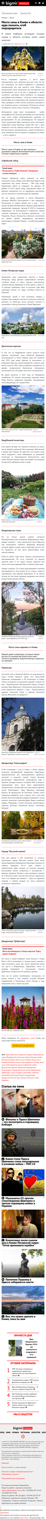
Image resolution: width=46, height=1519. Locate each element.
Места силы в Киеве (22, 1060)
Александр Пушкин (17, 1075)
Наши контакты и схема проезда (14, 1467)
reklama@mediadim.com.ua (12, 1490)
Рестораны (25, 1432)
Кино (8, 1432)
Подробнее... (5, 1513)
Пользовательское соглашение (13, 1478)
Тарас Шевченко (12, 1055)
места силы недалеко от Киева (27, 1062)
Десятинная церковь (9, 1067)
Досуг (12, 18)
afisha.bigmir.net (7, 1453)
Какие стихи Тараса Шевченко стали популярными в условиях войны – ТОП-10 (20, 1161)
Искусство (35, 1432)
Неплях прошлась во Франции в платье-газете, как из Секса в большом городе (24, 1405)
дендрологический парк (11, 1078)
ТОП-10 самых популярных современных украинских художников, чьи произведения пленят (24, 1372)
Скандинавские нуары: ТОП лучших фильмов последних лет (25, 1381)
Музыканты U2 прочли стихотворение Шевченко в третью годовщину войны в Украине (18, 1202)
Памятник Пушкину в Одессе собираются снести (18, 1281)
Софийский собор (30, 1065)
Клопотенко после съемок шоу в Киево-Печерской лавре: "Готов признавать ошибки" (20, 1242)
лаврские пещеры (25, 1055)
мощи (13, 1072)
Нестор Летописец (28, 1078)
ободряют (27, 97)
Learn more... (24, 1518)
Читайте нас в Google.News (23, 1046)
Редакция (5, 1463)
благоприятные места (14, 1065)
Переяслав (22, 1067)
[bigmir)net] (12, 3)
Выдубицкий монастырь (16, 1057)
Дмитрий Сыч (21, 44)
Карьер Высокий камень (21, 1070)
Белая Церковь (31, 1057)
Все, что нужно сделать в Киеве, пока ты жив (18, 1318)
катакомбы (27, 1072)
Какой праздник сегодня (9, 13)
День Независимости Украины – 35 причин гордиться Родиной (25, 1388)
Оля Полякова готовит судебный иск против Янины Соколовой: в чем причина (24, 1396)
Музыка (15, 1432)
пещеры (19, 1072)
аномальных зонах (27, 1038)
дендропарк (30, 1075)
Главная (4, 18)
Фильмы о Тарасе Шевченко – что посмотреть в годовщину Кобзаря (21, 1122)
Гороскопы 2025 (26, 13)
